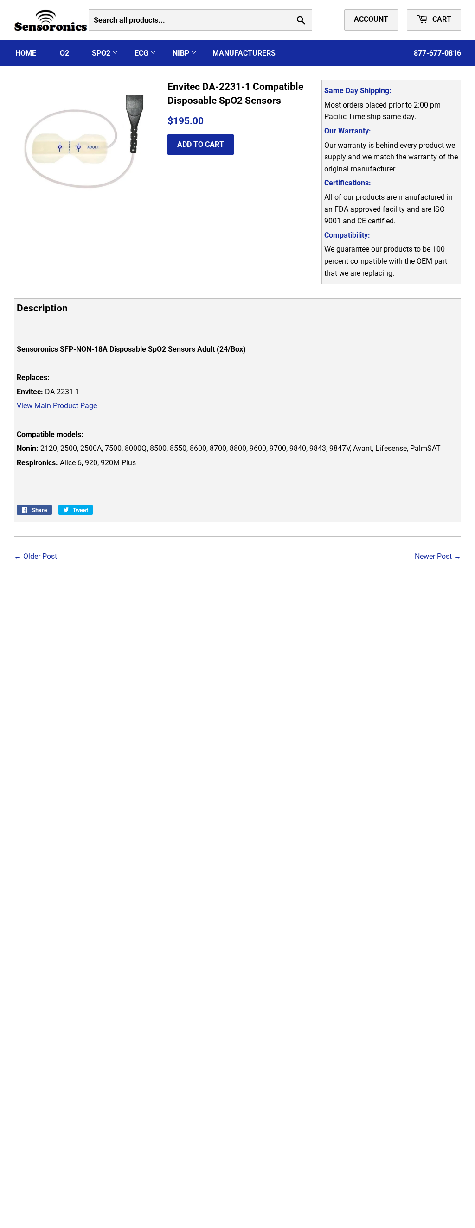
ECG (142, 53)
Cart (440, 19)
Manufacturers (244, 53)
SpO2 (102, 53)
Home (25, 53)
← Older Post (35, 556)
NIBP (182, 53)
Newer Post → (438, 556)
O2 (64, 53)
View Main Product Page (57, 405)
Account (371, 19)
